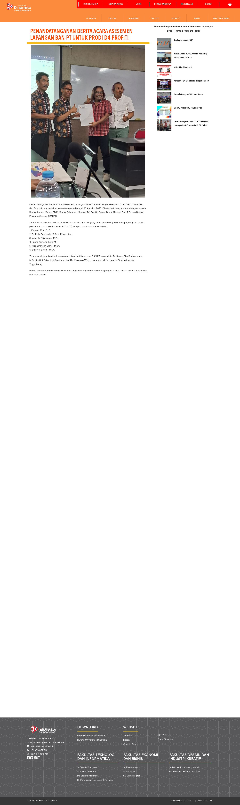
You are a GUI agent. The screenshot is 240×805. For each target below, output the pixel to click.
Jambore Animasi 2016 (183, 40)
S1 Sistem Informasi (87, 771)
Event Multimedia (90, 4)
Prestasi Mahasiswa (162, 4)
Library (126, 740)
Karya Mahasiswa (115, 4)
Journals (127, 736)
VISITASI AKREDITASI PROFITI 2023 (188, 108)
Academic (133, 18)
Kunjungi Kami (205, 801)
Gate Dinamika (165, 739)
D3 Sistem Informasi (87, 776)
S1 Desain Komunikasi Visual (184, 767)
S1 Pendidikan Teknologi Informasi (95, 780)
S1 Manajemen (130, 767)
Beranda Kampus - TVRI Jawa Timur (188, 94)
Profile (112, 18)
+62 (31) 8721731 (39, 750)
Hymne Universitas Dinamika (92, 740)
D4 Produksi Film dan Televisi (184, 771)
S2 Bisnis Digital (131, 776)
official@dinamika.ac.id (42, 746)
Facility (155, 18)
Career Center (131, 744)
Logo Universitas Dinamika (91, 736)
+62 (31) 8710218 (39, 754)
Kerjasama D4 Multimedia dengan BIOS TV (191, 81)
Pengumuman (187, 4)
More (197, 18)
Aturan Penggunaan (182, 801)
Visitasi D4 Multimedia (183, 67)
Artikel (138, 4)
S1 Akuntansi (129, 771)
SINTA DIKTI (164, 735)
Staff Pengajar (221, 18)
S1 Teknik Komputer (87, 767)
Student (175, 18)
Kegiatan (208, 4)
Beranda (91, 18)
